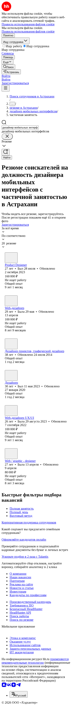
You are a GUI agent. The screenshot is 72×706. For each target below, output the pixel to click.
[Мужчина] (11, 257)
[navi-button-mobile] (6, 88)
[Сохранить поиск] (6, 152)
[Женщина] (11, 300)
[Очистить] (7, 136)
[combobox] (20, 127)
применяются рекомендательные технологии (35, 660)
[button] (6, 76)
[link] (8, 66)
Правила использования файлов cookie (28, 31)
